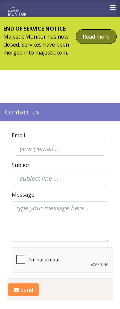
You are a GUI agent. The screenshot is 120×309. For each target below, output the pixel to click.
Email (18, 135)
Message (23, 194)
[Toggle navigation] (112, 8)
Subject (21, 165)
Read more (96, 36)
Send (26, 289)
